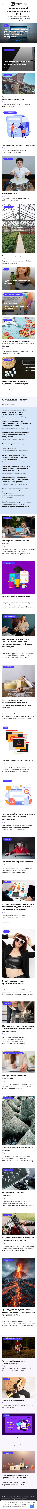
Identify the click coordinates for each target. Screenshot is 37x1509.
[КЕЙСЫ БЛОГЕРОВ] (18, 635)
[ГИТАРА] (18, 1396)
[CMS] (18, 757)
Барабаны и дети (9, 193)
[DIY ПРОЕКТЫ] (18, 696)
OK (32, 1506)
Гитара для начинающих (13, 1400)
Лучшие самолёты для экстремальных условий (13, 98)
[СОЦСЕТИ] (18, 858)
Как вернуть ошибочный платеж (16, 1438)
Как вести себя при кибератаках (17, 862)
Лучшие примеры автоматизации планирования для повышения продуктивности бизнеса (18, 906)
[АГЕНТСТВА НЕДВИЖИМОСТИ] (18, 1072)
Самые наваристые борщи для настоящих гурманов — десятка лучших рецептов (14, 446)
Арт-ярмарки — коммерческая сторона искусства (16, 306)
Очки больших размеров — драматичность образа (15, 982)
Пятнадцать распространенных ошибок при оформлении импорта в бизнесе (18, 344)
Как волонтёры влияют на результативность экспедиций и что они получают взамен (16, 423)
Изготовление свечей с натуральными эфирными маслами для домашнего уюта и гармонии (17, 703)
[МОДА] (18, 977)
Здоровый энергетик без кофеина (17, 282)
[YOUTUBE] (18, 810)
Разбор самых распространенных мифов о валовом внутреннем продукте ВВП (15, 435)
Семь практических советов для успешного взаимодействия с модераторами (15, 491)
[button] (16, 40)
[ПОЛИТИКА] (18, 1471)
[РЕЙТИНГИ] (18, 1022)
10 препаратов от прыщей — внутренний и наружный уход (15, 382)
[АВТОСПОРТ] (18, 1189)
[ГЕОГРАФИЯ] (18, 1306)
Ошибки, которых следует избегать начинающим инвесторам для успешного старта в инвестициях (16, 504)
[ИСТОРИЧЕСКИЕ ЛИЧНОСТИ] (18, 1357)
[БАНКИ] (18, 1434)
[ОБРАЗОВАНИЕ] (18, 592)
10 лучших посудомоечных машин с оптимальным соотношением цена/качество (18, 1028)
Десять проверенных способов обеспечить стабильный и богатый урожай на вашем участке (16, 480)
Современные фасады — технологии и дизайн (17, 62)
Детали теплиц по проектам (15, 256)
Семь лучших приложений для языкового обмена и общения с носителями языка (14, 457)
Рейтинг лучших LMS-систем (16, 596)
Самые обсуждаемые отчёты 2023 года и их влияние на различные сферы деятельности (16, 468)
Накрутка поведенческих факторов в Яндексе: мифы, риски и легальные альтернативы (16, 412)
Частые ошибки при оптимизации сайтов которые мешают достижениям (18, 816)
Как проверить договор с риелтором (18, 145)
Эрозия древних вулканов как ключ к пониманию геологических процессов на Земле (18, 1312)
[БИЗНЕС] (18, 900)
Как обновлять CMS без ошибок (17, 761)
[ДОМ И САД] (18, 1143)
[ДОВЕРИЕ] (18, 536)
